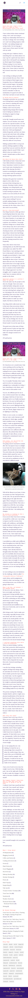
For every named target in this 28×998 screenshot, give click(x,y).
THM (10, 976)
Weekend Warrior (8, 901)
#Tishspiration (7, 852)
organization (6, 968)
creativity (6, 949)
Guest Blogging (7, 869)
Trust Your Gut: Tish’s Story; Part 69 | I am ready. (12, 359)
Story (5, 976)
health (21, 954)
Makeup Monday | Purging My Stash (13, 931)
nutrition (18, 965)
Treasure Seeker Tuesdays (10, 890)
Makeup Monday (7, 874)
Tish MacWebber (8, 30)
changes (20, 944)
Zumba (11, 981)
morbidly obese (13, 962)
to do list (15, 976)
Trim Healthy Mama (7, 978)
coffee (11, 946)
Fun (10, 954)
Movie (20, 962)
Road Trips (6, 882)
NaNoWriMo (12, 965)
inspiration (6, 960)
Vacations (5, 896)
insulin (13, 960)
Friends (5, 954)
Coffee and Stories (8, 858)
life (17, 960)
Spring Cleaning (19, 973)
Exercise (18, 949)
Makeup (5, 962)
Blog (10, 944)
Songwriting (6, 885)
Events (5, 863)
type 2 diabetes (17, 978)
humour (15, 957)
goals (16, 954)
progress (5, 970)
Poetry (5, 880)
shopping (11, 973)
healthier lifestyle (7, 957)
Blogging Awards (7, 855)
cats (15, 944)
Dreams (12, 949)
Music (5, 965)
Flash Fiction (6, 866)
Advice (5, 944)
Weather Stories (7, 899)
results (5, 973)
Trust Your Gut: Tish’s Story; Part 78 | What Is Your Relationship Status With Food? (13, 27)
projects (12, 970)
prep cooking (20, 968)
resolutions (19, 970)
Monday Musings (8, 877)
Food (21, 952)
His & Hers (6, 871)
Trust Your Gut (21, 30)
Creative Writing (18, 946)
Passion (13, 968)
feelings (11, 952)
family (5, 952)
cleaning (5, 946)
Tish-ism (5, 888)
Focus (16, 952)
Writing (5, 906)
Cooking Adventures (8, 861)
